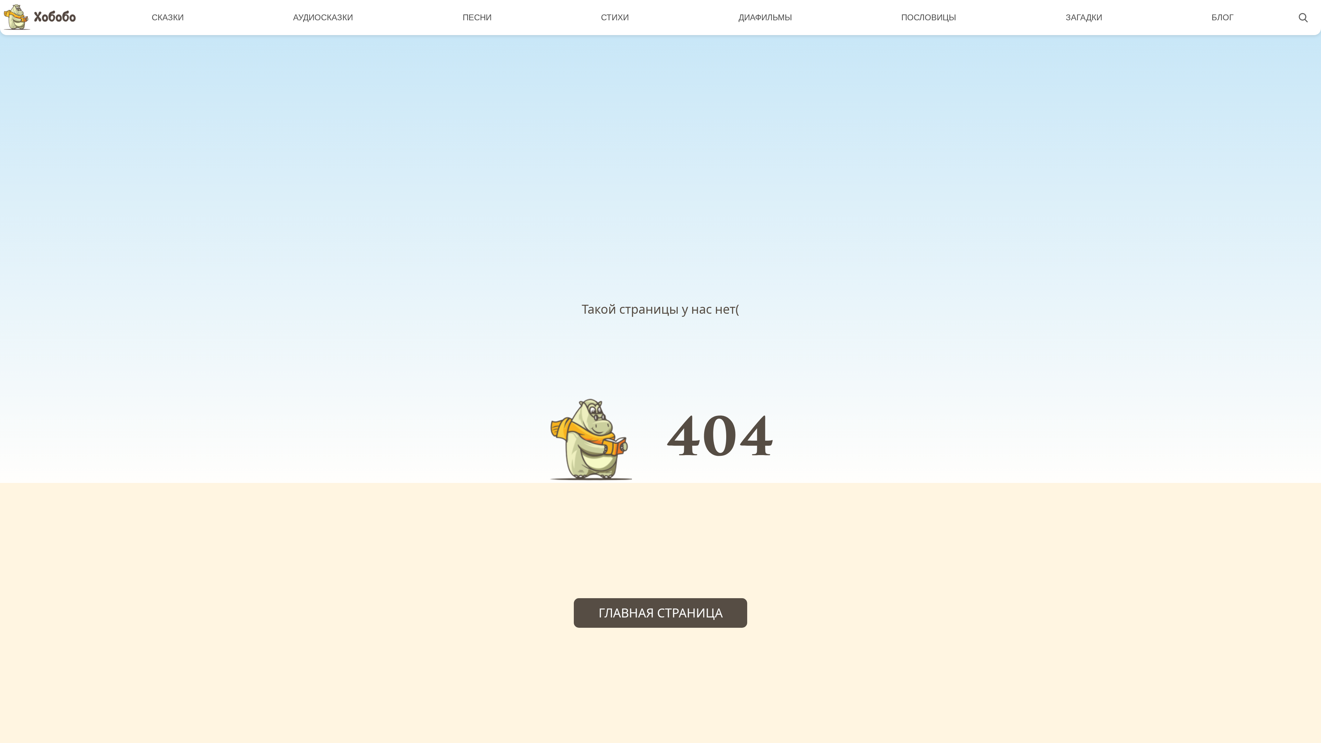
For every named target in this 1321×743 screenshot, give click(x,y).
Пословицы (928, 17)
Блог (1223, 17)
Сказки (168, 17)
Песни (477, 17)
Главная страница (661, 612)
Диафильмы (765, 17)
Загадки (1084, 17)
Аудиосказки (323, 17)
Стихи (615, 17)
